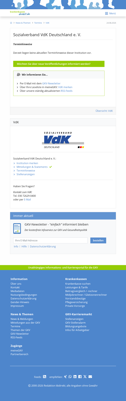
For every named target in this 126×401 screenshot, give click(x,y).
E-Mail (27, 199)
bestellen (98, 240)
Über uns (16, 283)
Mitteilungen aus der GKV (25, 322)
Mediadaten (17, 291)
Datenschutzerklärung (23, 298)
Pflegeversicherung (76, 302)
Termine (15, 326)
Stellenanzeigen (26, 174)
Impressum (17, 306)
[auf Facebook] (79, 376)
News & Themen (22, 314)
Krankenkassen (76, 279)
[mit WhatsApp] (70, 376)
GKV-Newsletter (51, 83)
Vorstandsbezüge (75, 298)
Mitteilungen (32, 167)
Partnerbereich (19, 354)
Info (16, 246)
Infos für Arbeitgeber (77, 330)
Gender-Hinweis (20, 302)
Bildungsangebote (75, 326)
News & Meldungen (22, 319)
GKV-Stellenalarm (75, 322)
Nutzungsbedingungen (24, 294)
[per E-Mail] (90, 376)
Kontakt (15, 287)
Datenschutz (43, 246)
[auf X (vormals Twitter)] (85, 376)
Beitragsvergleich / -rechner (81, 291)
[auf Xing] (65, 376)
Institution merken (27, 163)
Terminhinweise (26, 170)
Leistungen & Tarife (76, 287)
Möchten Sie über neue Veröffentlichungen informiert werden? (53, 64)
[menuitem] (11, 22)
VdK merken (65, 87)
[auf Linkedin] (75, 376)
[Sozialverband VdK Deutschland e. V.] (63, 138)
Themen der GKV (20, 330)
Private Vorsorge (75, 306)
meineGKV (17, 350)
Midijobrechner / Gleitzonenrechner (86, 294)
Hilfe (24, 246)
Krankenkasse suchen (78, 283)
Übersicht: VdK (104, 111)
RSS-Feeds (67, 91)
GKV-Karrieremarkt (78, 314)
